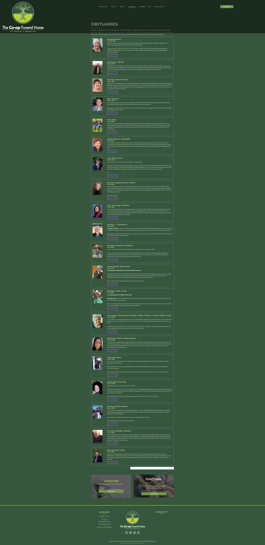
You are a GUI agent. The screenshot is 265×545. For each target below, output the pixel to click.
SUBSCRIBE (111, 491)
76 (166, 468)
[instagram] (134, 532)
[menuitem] (104, 7)
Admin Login (141, 543)
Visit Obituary (112, 55)
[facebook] (126, 532)
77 (169, 468)
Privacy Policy (124, 543)
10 (159, 468)
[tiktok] (138, 532)
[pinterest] (130, 532)
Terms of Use (133, 543)
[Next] (172, 468)
